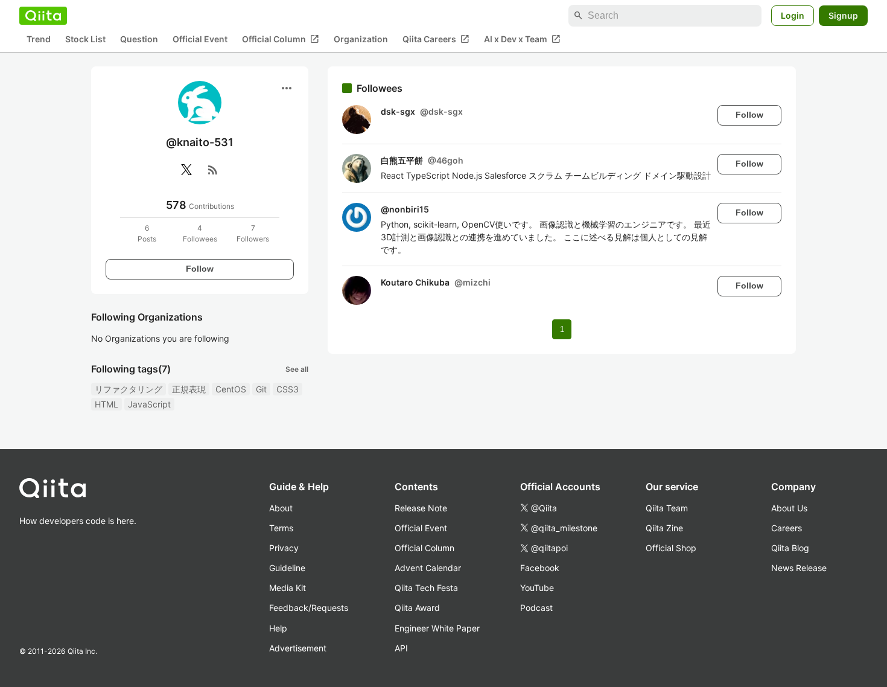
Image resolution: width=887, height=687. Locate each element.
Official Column (280, 39)
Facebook (539, 568)
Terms (281, 528)
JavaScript (149, 404)
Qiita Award (417, 607)
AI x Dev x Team (522, 39)
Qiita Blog (790, 548)
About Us (789, 508)
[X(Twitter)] (186, 169)
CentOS (230, 389)
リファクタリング (128, 389)
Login (792, 15)
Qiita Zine (664, 528)
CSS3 (287, 389)
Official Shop (671, 548)
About (281, 508)
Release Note (421, 508)
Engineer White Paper (437, 628)
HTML (106, 404)
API (401, 648)
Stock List (85, 39)
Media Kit (287, 588)
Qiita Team (667, 508)
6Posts (147, 233)
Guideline (287, 568)
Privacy (284, 548)
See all (296, 369)
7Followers (253, 233)
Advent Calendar (428, 568)
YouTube (537, 588)
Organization (361, 39)
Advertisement (297, 648)
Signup (843, 15)
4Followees (200, 233)
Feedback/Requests (308, 607)
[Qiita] (43, 16)
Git (261, 389)
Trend (39, 39)
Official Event (200, 39)
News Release (799, 568)
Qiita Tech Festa (426, 588)
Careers (786, 528)
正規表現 (189, 389)
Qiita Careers (435, 39)
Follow (200, 268)
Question (139, 39)
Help (278, 628)
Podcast (536, 607)
